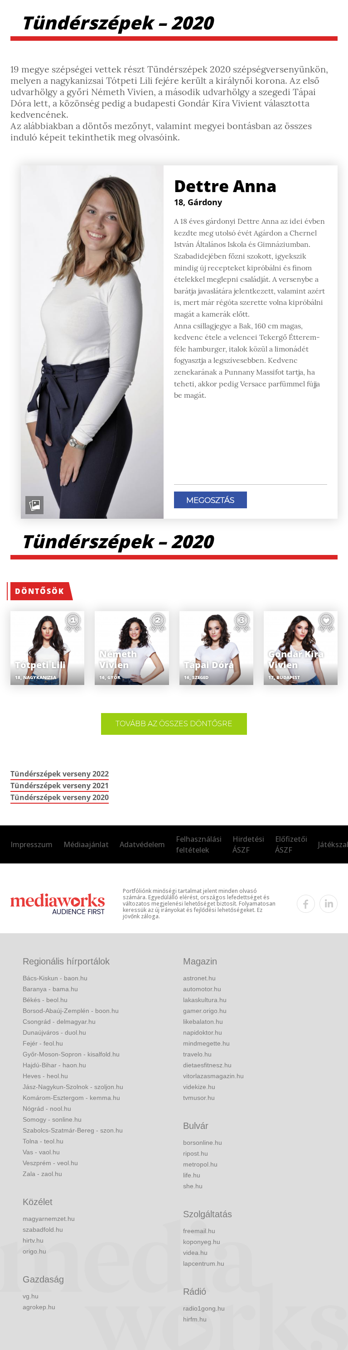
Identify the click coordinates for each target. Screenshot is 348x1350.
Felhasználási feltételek (199, 844)
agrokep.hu (39, 1307)
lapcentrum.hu (203, 1263)
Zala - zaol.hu (42, 1173)
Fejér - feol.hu (43, 1043)
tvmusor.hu (199, 1097)
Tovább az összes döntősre (174, 723)
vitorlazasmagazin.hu (213, 1076)
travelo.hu (197, 1054)
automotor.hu (202, 989)
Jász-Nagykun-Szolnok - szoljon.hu (73, 1086)
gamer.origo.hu (205, 1010)
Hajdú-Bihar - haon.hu (54, 1065)
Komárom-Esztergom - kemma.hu (71, 1097)
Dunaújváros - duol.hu (54, 1032)
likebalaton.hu (203, 1021)
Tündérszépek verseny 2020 (59, 797)
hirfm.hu (195, 1319)
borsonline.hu (202, 1142)
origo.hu (34, 1251)
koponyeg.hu (201, 1241)
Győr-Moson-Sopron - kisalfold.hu (71, 1054)
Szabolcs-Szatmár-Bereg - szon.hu (73, 1130)
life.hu (191, 1175)
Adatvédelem (142, 844)
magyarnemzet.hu (49, 1218)
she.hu (193, 1186)
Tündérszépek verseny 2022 (59, 774)
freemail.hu (199, 1230)
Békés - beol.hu (45, 999)
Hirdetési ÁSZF (248, 844)
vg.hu (31, 1296)
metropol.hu (200, 1164)
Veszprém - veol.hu (50, 1163)
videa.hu (195, 1252)
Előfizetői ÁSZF (291, 844)
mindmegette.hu (206, 1043)
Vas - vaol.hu (41, 1152)
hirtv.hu (33, 1240)
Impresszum (31, 844)
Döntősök (39, 591)
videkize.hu (199, 1086)
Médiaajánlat (86, 844)
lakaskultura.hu (205, 999)
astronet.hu (199, 978)
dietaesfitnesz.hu (207, 1065)
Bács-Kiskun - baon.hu (55, 978)
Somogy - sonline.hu (52, 1119)
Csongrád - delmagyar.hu (59, 1021)
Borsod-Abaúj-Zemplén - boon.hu (71, 1010)
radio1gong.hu (204, 1308)
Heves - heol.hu (45, 1076)
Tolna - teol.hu (43, 1141)
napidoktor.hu (202, 1032)
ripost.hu (195, 1153)
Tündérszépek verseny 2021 (59, 786)
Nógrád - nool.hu (47, 1108)
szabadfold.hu (43, 1229)
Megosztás (210, 500)
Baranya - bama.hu (50, 989)
